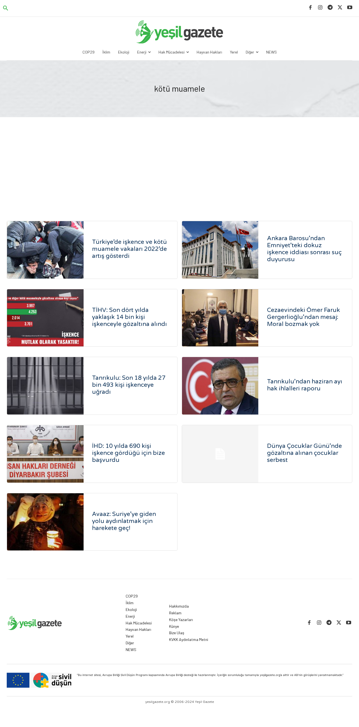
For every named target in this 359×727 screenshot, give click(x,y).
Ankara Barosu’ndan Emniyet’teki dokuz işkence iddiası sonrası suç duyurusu (304, 249)
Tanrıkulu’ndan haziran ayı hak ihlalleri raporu (304, 385)
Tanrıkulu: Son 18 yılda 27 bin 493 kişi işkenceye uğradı (128, 384)
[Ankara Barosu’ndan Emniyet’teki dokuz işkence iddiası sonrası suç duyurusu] (220, 250)
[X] (340, 7)
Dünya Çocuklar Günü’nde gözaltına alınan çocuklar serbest (304, 453)
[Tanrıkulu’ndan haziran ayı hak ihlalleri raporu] (220, 386)
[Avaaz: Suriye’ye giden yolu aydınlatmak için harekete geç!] (45, 522)
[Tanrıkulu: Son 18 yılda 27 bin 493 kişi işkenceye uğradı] (45, 386)
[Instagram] (320, 7)
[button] (5, 8)
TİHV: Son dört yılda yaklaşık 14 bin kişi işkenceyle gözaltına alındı (129, 317)
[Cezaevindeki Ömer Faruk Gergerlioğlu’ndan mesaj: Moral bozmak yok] (220, 318)
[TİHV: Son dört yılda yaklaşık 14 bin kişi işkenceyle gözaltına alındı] (45, 318)
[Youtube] (349, 7)
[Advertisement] (179, 159)
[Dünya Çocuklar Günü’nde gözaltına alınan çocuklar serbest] (220, 454)
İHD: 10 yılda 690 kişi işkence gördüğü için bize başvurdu (128, 453)
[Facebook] (310, 7)
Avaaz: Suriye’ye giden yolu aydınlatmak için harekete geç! (124, 521)
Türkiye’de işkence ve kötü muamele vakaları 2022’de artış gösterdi (129, 249)
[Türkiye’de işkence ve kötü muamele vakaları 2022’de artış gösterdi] (45, 250)
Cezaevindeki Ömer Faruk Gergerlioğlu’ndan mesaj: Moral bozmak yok (303, 317)
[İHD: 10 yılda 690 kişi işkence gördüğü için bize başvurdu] (45, 454)
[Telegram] (329, 7)
